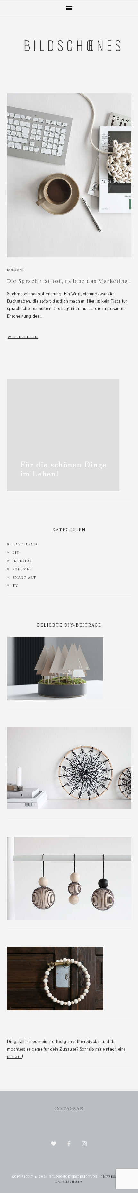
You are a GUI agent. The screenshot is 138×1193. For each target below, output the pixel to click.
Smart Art (24, 577)
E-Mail (14, 1057)
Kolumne (15, 270)
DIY (16, 552)
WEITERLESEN (23, 337)
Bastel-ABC (26, 544)
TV (15, 585)
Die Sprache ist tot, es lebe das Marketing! (68, 281)
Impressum (112, 1177)
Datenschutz (69, 1182)
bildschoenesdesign (69, 77)
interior (22, 561)
